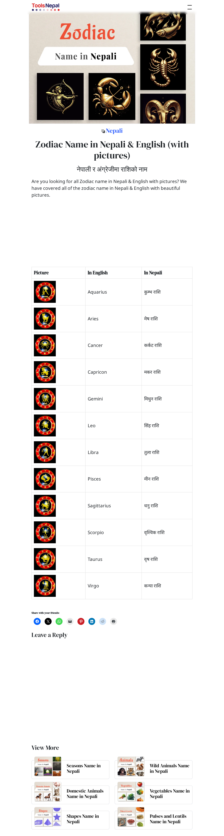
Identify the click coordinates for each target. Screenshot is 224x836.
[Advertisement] (112, 236)
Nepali (114, 131)
